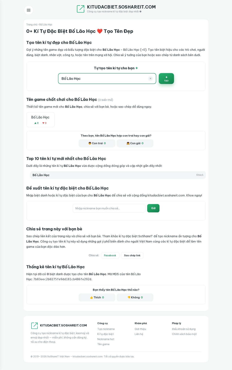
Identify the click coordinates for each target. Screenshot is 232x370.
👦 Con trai (97, 143)
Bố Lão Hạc (40, 117)
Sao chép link (132, 255)
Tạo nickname (106, 329)
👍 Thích (97, 297)
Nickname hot (105, 339)
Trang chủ (31, 24)
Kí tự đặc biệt (105, 334)
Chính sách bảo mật (184, 334)
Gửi (153, 208)
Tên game (103, 344)
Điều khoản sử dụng (184, 329)
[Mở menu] (28, 10)
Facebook (110, 255)
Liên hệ (139, 334)
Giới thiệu (140, 329)
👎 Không (135, 297)
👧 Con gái (135, 143)
